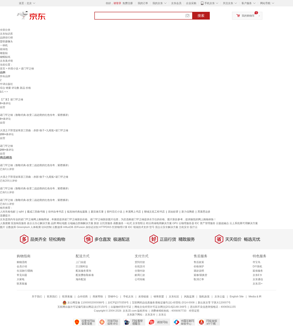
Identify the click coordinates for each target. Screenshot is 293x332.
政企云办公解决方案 (38, 223)
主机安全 (184, 227)
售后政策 (199, 262)
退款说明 (199, 270)
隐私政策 (204, 296)
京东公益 (219, 296)
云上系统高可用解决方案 (244, 223)
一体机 (4, 45)
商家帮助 (98, 296)
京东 (46, 17)
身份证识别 (92, 227)
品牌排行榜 (6, 37)
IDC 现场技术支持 (138, 227)
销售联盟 (159, 296)
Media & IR (255, 296)
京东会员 (176, 3)
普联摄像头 (6, 41)
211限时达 (82, 266)
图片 (2, 227)
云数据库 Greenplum (18, 227)
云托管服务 (106, 223)
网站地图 (62, 223)
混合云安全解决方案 (166, 227)
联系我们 (52, 296)
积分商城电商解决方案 (159, 223)
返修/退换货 (200, 275)
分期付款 (140, 270)
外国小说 (13, 68)
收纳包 (4, 49)
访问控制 (46, 227)
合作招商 (82, 296)
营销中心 (113, 296)
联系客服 (22, 283)
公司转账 (140, 279)
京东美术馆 (6, 60)
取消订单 (199, 279)
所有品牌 (5, 76)
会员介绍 (22, 266)
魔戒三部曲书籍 (36, 211)
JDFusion (79, 227)
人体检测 (35, 227)
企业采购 (191, 3)
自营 (2, 107)
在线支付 (140, 266)
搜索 (201, 15)
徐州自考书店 (56, 211)
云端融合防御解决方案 (80, 223)
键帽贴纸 (5, 56)
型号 (151, 227)
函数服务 (118, 223)
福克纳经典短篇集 (77, 211)
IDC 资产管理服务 (205, 223)
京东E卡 (257, 275)
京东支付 (150, 314)
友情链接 (143, 296)
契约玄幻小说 (114, 211)
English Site (237, 296)
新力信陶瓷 (187, 211)
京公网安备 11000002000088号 (85, 302)
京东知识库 (6, 33)
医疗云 (194, 227)
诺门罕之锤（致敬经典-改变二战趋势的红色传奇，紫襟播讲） (35, 114)
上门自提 (81, 262)
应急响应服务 (18, 223)
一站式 (128, 223)
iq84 (21, 211)
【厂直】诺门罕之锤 (11, 99)
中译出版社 (6, 84)
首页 (2, 68)
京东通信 (258, 279)
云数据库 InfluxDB (62, 227)
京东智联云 (139, 223)
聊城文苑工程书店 (154, 211)
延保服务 (258, 270)
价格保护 (199, 266)
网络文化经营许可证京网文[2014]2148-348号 (160, 306)
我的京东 (158, 3)
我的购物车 (248, 15)
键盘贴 (4, 53)
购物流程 (22, 262)
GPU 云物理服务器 (183, 223)
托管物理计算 (119, 227)
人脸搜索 (5, 223)
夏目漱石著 (97, 211)
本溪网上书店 (133, 211)
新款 (96, 223)
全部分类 (5, 29)
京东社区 (174, 296)
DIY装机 (257, 266)
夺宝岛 (256, 262)
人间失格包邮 (7, 211)
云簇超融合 (222, 223)
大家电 (20, 279)
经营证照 (194, 310)
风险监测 (189, 296)
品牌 (53, 223)
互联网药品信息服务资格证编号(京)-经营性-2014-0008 (163, 302)
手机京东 (209, 3)
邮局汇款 (140, 275)
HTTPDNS (105, 227)
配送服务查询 (83, 270)
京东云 (162, 314)
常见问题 (22, 275)
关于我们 (37, 296)
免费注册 (127, 3)
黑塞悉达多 (204, 211)
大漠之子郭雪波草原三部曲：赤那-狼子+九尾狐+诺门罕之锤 (34, 130)
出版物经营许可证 (121, 306)
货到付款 (140, 262)
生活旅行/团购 (25, 270)
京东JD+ (258, 283)
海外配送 (81, 279)
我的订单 (143, 3)
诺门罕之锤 (6, 145)
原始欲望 (173, 211)
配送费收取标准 (85, 275)
